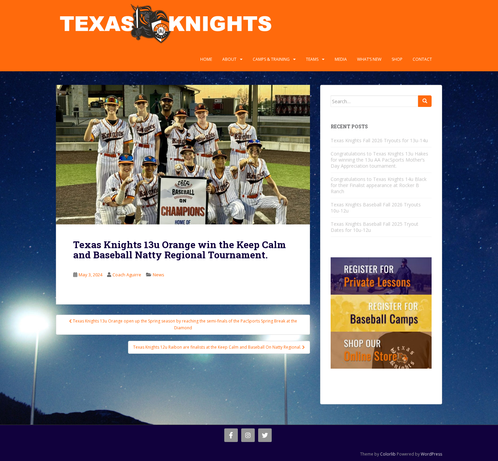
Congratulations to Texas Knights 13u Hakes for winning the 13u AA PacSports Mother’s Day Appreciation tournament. (379, 159)
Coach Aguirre (126, 275)
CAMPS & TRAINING (271, 59)
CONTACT (422, 59)
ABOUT (229, 59)
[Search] (425, 101)
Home (206, 59)
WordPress (431, 454)
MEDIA (341, 59)
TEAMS (312, 59)
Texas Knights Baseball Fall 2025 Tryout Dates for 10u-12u (374, 227)
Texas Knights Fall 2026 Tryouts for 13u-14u (379, 140)
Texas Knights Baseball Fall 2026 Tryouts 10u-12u (376, 207)
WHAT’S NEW (369, 59)
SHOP (397, 59)
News (158, 275)
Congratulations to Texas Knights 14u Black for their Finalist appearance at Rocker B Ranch (379, 185)
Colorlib (388, 454)
